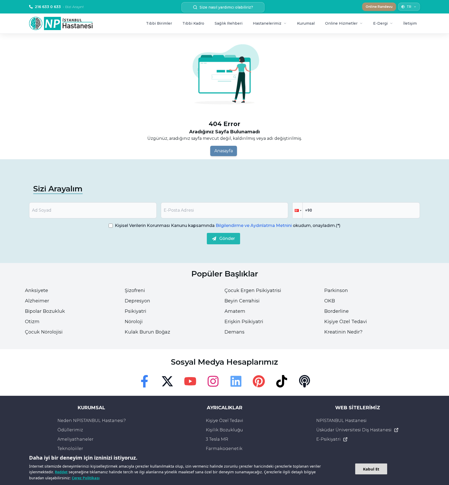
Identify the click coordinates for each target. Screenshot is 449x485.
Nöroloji (134, 321)
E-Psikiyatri (328, 439)
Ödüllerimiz (70, 429)
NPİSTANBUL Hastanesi (341, 420)
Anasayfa (223, 150)
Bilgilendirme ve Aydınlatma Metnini (254, 225)
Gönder (227, 238)
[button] (297, 210)
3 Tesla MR (217, 439)
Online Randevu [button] (379, 7)
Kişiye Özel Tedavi (345, 321)
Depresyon (137, 301)
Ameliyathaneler (75, 439)
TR (409, 7)
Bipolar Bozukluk (45, 311)
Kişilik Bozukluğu (224, 429)
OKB (329, 301)
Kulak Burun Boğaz (147, 332)
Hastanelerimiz (267, 23)
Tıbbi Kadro (193, 23)
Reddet (61, 471)
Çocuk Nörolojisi (44, 332)
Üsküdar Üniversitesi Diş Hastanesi (354, 429)
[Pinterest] (259, 381)
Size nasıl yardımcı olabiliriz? (226, 7)
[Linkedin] (236, 381)
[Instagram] (213, 381)
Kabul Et (371, 469)
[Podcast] (304, 381)
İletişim (410, 23)
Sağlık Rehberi (228, 23)
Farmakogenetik (224, 448)
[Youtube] (190, 381)
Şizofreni (135, 290)
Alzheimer (37, 301)
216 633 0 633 (59, 6)
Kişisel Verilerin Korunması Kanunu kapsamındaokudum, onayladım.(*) (227, 225)
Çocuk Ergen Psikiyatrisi (252, 290)
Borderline (336, 311)
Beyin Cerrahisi (242, 301)
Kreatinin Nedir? (343, 332)
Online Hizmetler (341, 23)
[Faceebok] (144, 381)
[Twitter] (167, 381)
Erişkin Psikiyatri (243, 321)
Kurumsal (306, 23)
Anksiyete (36, 290)
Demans (234, 332)
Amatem (234, 311)
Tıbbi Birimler (159, 23)
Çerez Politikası (86, 477)
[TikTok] (281, 381)
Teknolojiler (70, 448)
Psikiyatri (135, 311)
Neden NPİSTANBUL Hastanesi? (91, 420)
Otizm (32, 321)
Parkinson (336, 290)
